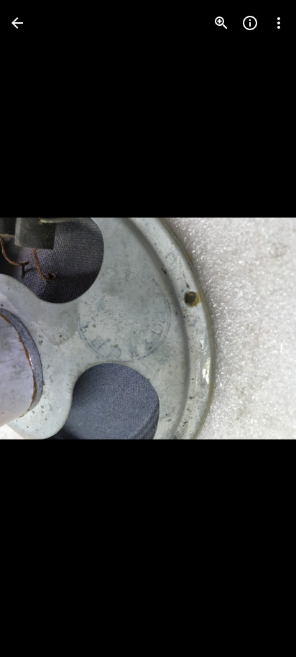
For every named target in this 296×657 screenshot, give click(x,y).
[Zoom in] (221, 23)
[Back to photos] (17, 23)
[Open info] (250, 23)
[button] (40, 329)
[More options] (278, 23)
